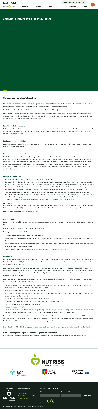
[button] (25, 7)
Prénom (42, 392)
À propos (65, 2)
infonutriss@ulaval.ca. (16, 134)
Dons (84, 2)
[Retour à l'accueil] (9, 4)
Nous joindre (6, 406)
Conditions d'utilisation (19, 406)
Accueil (5, 25)
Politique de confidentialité (35, 406)
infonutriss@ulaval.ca (31, 212)
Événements (78, 2)
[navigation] (9, 394)
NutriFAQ (87, 104)
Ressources (71, 2)
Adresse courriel (65, 392)
